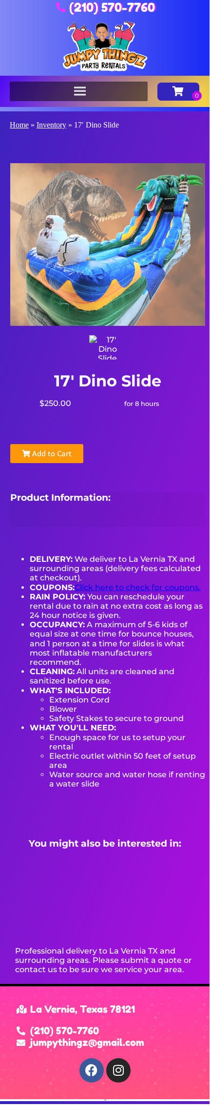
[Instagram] (118, 1070)
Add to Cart (51, 453)
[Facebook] (91, 1070)
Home (19, 125)
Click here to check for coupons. (138, 587)
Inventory (51, 125)
